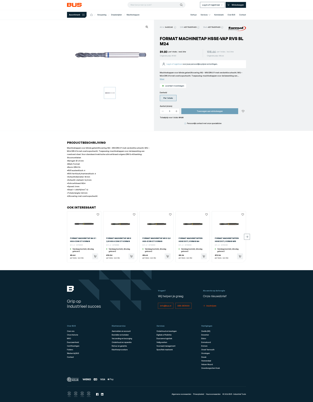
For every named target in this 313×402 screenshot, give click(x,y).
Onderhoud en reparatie (122, 342)
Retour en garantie (119, 346)
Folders (70, 350)
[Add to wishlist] (243, 111)
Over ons (70, 331)
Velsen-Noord (207, 364)
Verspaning (101, 15)
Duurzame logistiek (164, 338)
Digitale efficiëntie (164, 335)
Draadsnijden (116, 15)
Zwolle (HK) (205, 331)
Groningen (205, 353)
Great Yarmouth (207, 350)
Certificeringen (73, 346)
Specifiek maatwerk (164, 350)
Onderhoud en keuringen (166, 331)
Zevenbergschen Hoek (210, 368)
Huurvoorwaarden (213, 394)
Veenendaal (206, 361)
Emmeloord (206, 342)
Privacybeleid (198, 394)
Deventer (205, 335)
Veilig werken (161, 342)
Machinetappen (133, 15)
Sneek (203, 357)
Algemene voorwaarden (181, 394)
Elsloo (203, 338)
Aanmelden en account (121, 331)
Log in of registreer (174, 64)
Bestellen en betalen (120, 335)
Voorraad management (165, 346)
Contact (70, 357)
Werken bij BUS (73, 353)
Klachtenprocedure (120, 350)
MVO (69, 338)
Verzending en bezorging (122, 338)
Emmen (204, 346)
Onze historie (72, 335)
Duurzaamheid (73, 342)
